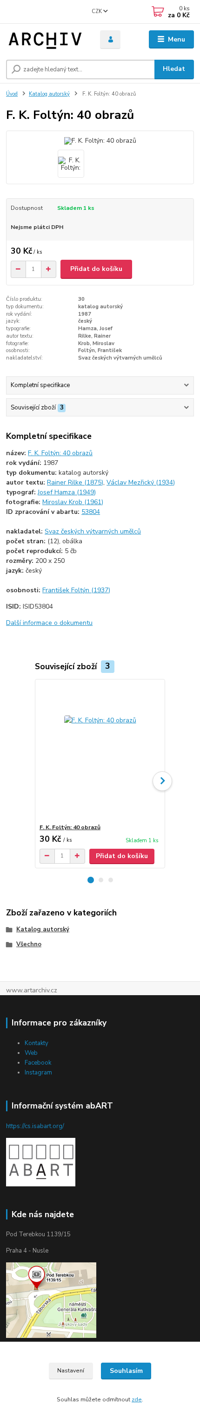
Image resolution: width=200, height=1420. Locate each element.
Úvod (12, 93)
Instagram (38, 1072)
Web (31, 1053)
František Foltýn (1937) (76, 590)
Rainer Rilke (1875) (75, 482)
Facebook (38, 1063)
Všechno (28, 944)
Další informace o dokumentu (49, 622)
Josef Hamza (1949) (67, 492)
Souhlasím (126, 1370)
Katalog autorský (49, 93)
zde (137, 1399)
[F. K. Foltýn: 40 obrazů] (100, 751)
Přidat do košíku (96, 268)
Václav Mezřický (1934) (141, 482)
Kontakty (36, 1043)
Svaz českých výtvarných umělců (93, 531)
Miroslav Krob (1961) (72, 502)
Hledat (174, 68)
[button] (90, 880)
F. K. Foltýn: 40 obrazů (60, 453)
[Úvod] (45, 39)
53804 (90, 511)
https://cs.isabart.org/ (35, 1126)
